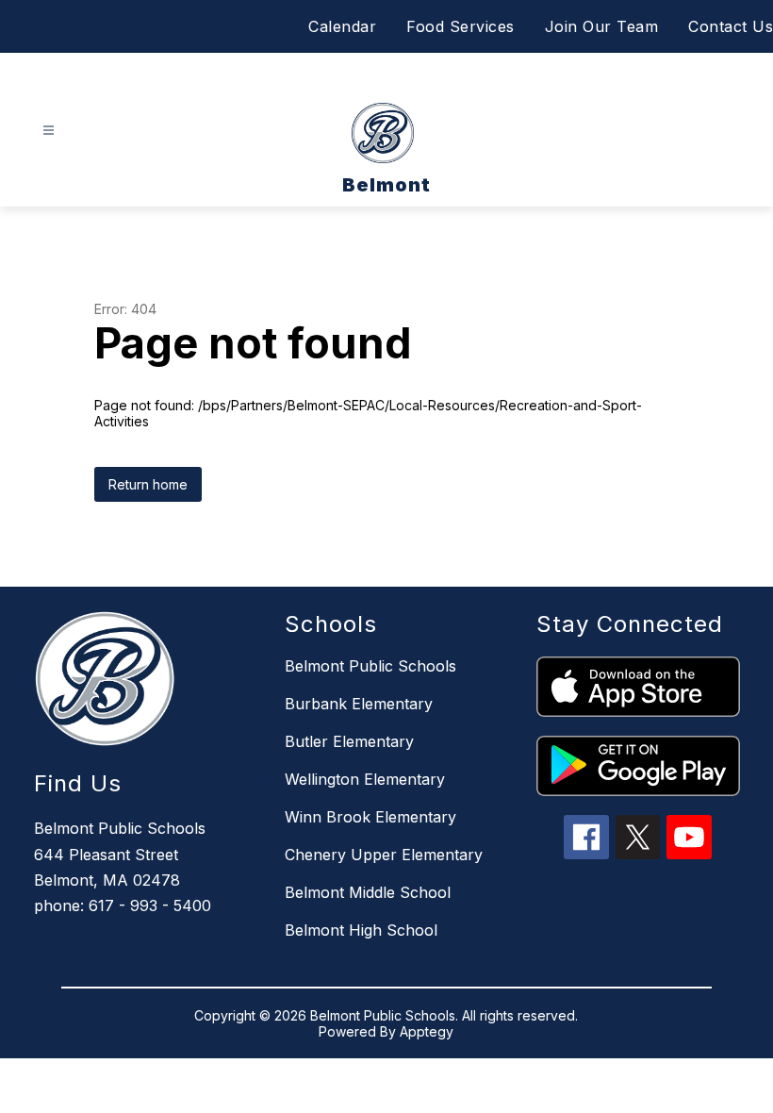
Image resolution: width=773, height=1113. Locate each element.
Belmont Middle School (368, 892)
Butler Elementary (349, 741)
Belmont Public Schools (370, 665)
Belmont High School (361, 930)
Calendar (342, 26)
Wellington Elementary (365, 779)
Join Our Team (602, 26)
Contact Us (730, 26)
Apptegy (426, 1031)
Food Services (460, 26)
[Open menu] (48, 130)
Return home (148, 484)
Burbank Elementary (359, 703)
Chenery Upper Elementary (384, 854)
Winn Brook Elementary (370, 816)
